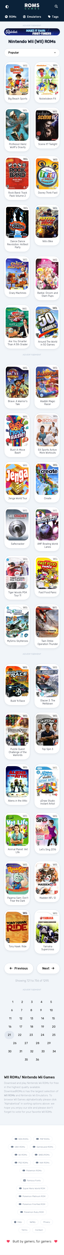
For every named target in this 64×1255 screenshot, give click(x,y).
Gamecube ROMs (44, 1147)
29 (49, 1043)
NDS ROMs (23, 1139)
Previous (21, 968)
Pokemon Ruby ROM (34, 1212)
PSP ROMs (44, 1139)
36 (37, 1059)
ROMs (12, 16)
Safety (32, 1222)
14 (42, 1018)
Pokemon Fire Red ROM (33, 1204)
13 (31, 1018)
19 (42, 1026)
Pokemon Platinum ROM (33, 1196)
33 (43, 1051)
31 (20, 1051)
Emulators (33, 16)
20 (53, 1026)
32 (31, 1051)
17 (20, 1026)
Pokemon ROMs (33, 1170)
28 (37, 1043)
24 (42, 1035)
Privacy (46, 1222)
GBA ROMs (19, 1147)
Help (19, 1222)
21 (9, 1035)
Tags (55, 16)
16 (10, 1026)
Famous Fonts (33, 1180)
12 (20, 1018)
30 (9, 1051)
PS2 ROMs (23, 1162)
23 (31, 1035)
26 (15, 1043)
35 (26, 1059)
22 (20, 1035)
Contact (39, 1230)
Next (45, 968)
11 (10, 1018)
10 (51, 1010)
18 (31, 1026)
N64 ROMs (44, 1162)
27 (26, 1043)
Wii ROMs (22, 1155)
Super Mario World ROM (33, 1188)
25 (53, 1035)
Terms (24, 1230)
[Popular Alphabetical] (32, 54)
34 (54, 1051)
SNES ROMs (43, 1155)
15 (53, 1018)
